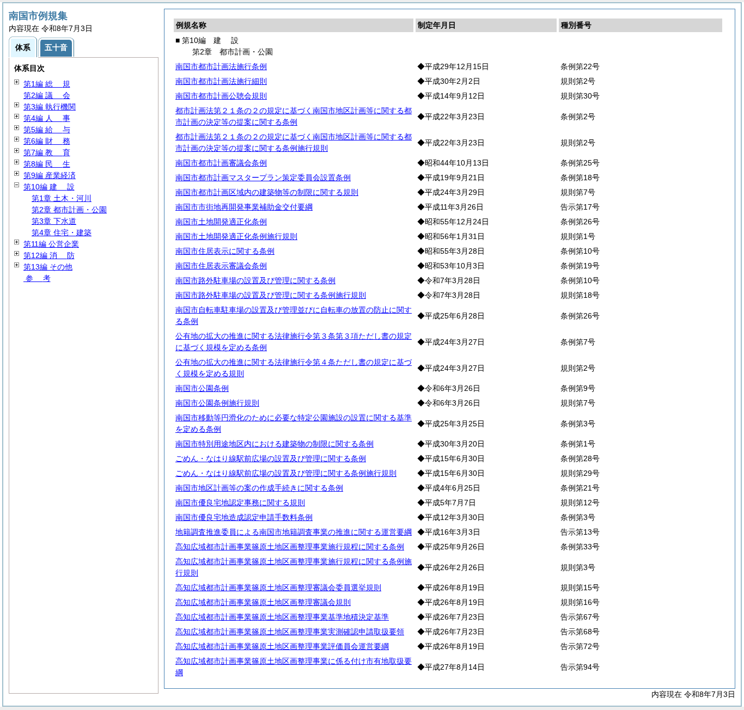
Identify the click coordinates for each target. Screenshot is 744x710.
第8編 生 (46, 164)
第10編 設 (49, 186)
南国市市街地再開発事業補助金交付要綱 (244, 207)
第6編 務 (46, 141)
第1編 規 (46, 83)
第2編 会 (46, 95)
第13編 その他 (47, 266)
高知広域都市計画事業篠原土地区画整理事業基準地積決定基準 (282, 617)
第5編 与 (46, 129)
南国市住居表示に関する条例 (225, 251)
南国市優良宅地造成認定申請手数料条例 (244, 517)
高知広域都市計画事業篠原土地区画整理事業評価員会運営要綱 (282, 646)
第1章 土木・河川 (62, 198)
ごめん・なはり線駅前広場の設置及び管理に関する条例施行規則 (286, 473)
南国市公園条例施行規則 (217, 403)
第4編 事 (46, 118)
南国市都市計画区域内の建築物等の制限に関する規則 (266, 192)
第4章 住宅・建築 (62, 232)
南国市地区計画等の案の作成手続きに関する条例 (259, 487)
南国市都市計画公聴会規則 (221, 95)
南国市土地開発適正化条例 (221, 221)
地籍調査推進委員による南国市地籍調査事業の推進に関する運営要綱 (293, 532)
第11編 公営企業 (51, 244)
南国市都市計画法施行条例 (221, 66)
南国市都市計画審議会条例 (221, 162)
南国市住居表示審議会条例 (221, 265)
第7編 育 (46, 152)
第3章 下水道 (54, 221)
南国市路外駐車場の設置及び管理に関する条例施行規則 (270, 295)
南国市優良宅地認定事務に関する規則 (240, 502)
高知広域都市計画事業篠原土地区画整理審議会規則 (263, 602)
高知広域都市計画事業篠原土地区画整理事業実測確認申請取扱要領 (289, 631)
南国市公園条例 (202, 388)
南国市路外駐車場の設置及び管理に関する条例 (255, 280)
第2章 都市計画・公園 (69, 209)
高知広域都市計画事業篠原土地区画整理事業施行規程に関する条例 (289, 546)
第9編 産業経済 (49, 175)
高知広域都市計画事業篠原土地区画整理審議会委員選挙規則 (278, 587)
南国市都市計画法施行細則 (221, 81)
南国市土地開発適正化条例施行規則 (236, 236)
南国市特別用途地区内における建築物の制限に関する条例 (274, 443)
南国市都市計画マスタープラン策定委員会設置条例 (263, 177)
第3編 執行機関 (49, 106)
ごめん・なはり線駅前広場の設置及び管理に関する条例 (270, 458)
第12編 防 (49, 255)
